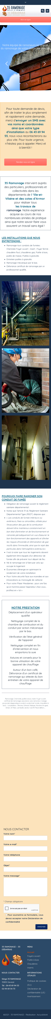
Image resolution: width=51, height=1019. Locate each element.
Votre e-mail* (10, 844)
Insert (32, 249)
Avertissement (33, 996)
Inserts (30, 967)
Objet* (7, 865)
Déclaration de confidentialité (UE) (36, 990)
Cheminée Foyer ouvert (18, 249)
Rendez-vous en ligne (25, 162)
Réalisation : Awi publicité (37, 1014)
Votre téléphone (12, 855)
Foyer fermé (42, 249)
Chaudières (32, 964)
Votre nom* (9, 833)
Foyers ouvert (33, 956)
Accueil (30, 952)
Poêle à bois (33, 960)
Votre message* (12, 875)
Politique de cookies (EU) (36, 983)
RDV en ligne (25, 20)
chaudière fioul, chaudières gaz (21, 252)
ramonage (14, 210)
